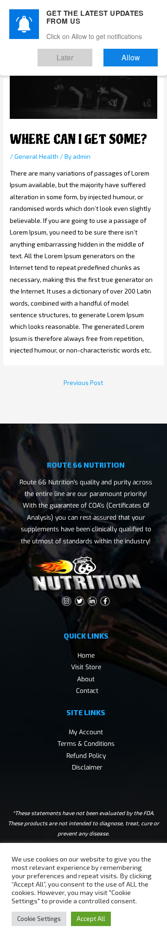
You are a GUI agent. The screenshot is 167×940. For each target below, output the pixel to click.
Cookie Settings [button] (39, 918)
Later (88, 54)
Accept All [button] (91, 918)
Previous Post (83, 382)
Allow (138, 54)
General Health (36, 156)
